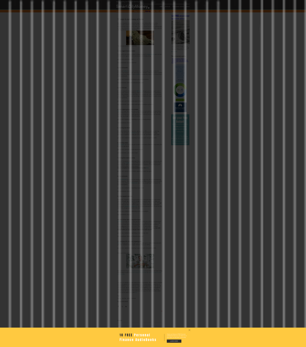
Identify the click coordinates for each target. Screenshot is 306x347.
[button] (189, 330)
